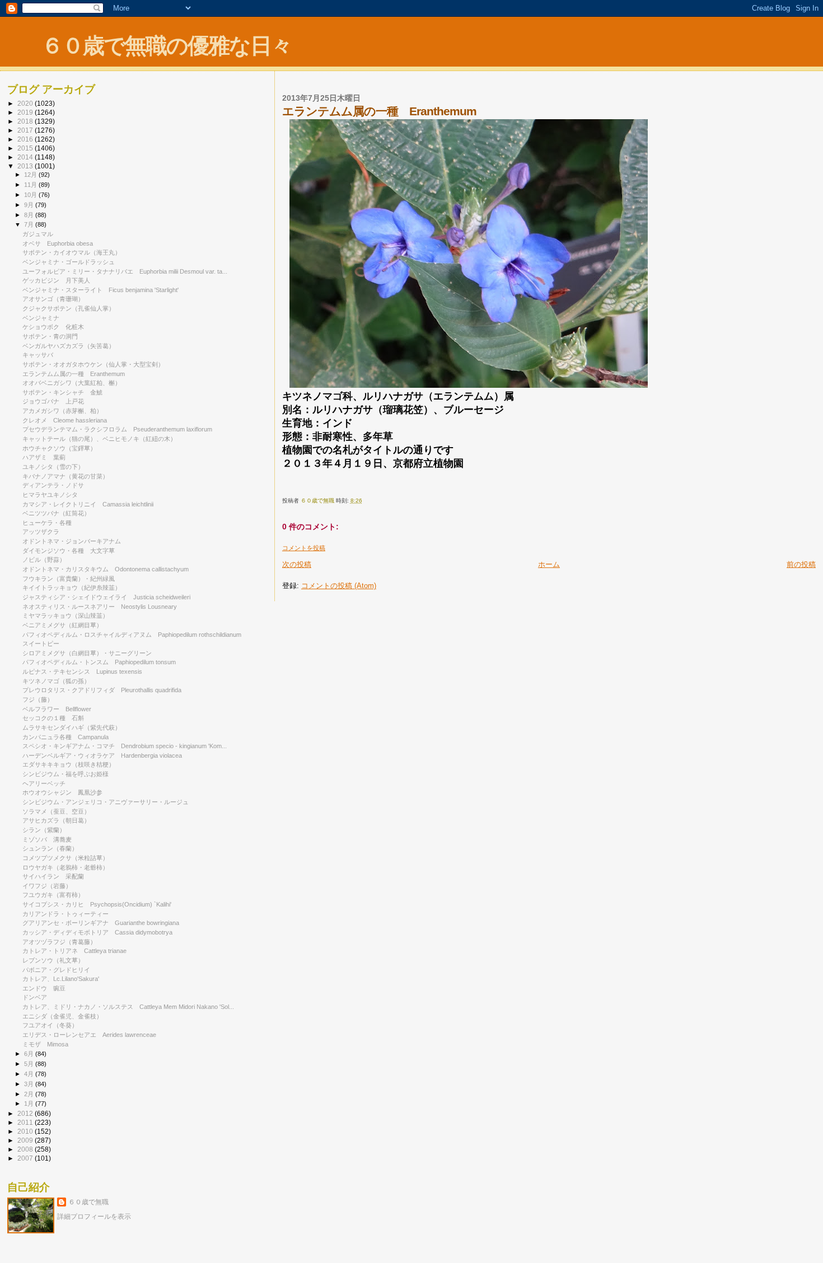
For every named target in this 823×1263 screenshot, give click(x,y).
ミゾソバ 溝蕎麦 (47, 839)
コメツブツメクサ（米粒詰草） (65, 857)
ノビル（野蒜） (44, 559)
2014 (26, 157)
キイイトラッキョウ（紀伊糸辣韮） (71, 587)
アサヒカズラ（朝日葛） (56, 820)
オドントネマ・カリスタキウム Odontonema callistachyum (105, 569)
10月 (31, 194)
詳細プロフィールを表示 (94, 1216)
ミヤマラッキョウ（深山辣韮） (65, 615)
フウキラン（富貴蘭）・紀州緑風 (68, 578)
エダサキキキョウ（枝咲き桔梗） (68, 764)
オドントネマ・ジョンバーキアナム (71, 541)
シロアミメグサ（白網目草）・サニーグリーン (87, 653)
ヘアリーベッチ (44, 783)
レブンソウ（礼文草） (53, 960)
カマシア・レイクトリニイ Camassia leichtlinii (87, 504)
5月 (29, 1063)
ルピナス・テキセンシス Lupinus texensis (82, 671)
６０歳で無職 (88, 1202)
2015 (26, 148)
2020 (26, 103)
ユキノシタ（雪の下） (53, 466)
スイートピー (40, 643)
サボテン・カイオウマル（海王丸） (71, 252)
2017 (26, 130)
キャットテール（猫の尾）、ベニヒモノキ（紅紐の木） (99, 438)
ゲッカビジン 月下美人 (56, 280)
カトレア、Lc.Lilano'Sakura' (60, 978)
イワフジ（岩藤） (47, 885)
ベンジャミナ (40, 317)
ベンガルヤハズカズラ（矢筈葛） (68, 345)
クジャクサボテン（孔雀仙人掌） (68, 308)
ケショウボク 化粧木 (53, 326)
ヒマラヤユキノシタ (50, 494)
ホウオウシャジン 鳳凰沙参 (62, 792)
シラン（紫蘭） (44, 830)
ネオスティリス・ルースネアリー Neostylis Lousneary (99, 606)
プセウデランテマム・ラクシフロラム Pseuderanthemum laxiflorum (117, 429)
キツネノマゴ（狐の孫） (56, 681)
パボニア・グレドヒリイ (56, 969)
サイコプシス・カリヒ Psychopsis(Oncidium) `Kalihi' (96, 904)
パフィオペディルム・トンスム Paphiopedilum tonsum (99, 662)
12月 (31, 174)
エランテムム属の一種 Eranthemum (73, 373)
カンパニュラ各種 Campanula (65, 737)
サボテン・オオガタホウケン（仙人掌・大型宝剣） (93, 364)
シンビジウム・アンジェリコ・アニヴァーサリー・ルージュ (105, 802)
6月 (29, 1053)
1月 (29, 1103)
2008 (26, 1149)
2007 (26, 1158)
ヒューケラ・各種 (47, 522)
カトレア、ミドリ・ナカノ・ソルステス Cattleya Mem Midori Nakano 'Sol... (128, 1006)
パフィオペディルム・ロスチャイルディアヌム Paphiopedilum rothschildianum (131, 634)
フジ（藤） (37, 699)
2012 (26, 1113)
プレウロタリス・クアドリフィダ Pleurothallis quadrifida (101, 690)
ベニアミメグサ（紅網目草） (62, 625)
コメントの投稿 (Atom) (338, 585)
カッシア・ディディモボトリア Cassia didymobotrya (97, 932)
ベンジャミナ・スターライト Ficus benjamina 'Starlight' (100, 290)
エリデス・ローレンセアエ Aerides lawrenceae (89, 1034)
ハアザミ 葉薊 (44, 457)
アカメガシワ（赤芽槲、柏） (62, 410)
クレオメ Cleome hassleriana (64, 420)
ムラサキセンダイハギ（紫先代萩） (71, 727)
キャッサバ (37, 354)
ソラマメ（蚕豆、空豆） (56, 811)
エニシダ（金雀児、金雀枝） (62, 1016)
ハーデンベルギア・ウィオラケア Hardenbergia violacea (102, 755)
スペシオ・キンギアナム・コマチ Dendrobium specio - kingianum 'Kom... (124, 746)
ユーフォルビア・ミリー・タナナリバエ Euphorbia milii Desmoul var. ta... (124, 271)
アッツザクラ (40, 531)
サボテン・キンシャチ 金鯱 (62, 392)
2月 (29, 1094)
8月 (29, 215)
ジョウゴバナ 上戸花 (53, 401)
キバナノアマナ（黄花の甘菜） (65, 476)
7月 (29, 224)
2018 (26, 121)
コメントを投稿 (303, 547)
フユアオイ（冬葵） (50, 1025)
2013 (26, 166)
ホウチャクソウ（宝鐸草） (59, 448)
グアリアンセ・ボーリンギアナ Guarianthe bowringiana (100, 922)
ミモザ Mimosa (45, 1044)
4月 (29, 1074)
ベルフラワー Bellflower (56, 709)
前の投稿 (801, 564)
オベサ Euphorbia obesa (57, 243)
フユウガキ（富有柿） (53, 894)
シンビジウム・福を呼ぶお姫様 (65, 774)
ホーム (549, 564)
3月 (29, 1084)
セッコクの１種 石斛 (53, 718)
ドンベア (34, 997)
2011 (26, 1122)
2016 (26, 139)
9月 (29, 204)
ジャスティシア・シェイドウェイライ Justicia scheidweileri (106, 597)
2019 (26, 112)
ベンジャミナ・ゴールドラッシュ (68, 262)
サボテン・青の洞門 (50, 336)
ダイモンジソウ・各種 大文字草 (68, 550)
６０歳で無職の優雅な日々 (166, 46)
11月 (31, 184)
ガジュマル (37, 234)
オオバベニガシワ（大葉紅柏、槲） (71, 382)
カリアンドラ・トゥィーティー (65, 913)
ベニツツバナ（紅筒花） (56, 513)
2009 (26, 1140)
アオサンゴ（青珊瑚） (53, 298)
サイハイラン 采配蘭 (53, 876)
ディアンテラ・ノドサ (53, 485)
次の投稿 (296, 564)
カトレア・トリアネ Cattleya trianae (74, 950)
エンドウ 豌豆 (44, 988)
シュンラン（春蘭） (50, 848)
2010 (26, 1131)
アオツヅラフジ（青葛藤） (59, 941)
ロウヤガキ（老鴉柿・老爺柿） (65, 867)
